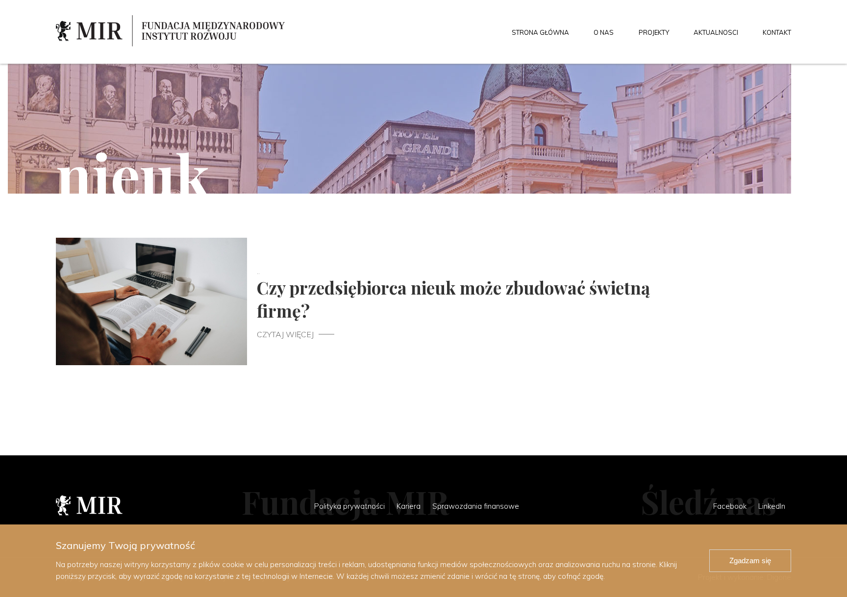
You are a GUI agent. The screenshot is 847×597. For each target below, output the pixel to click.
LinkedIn (771, 506)
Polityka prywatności (349, 506)
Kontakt (777, 32)
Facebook (730, 506)
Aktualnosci (716, 32)
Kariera (409, 506)
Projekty (654, 32)
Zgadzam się (750, 560)
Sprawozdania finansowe (475, 506)
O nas (604, 32)
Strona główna (540, 32)
